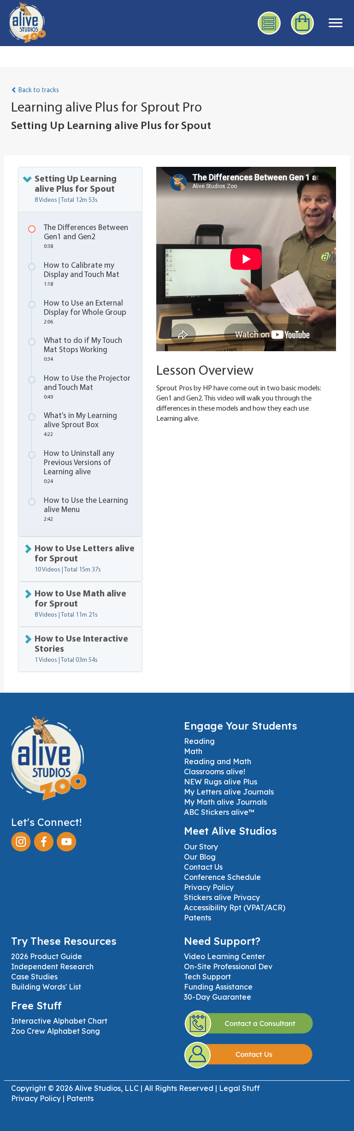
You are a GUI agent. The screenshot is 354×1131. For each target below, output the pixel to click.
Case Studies (34, 976)
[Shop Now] (303, 23)
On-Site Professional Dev (228, 966)
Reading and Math (217, 761)
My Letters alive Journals (229, 791)
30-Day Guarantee (217, 996)
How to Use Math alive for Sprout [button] (80, 604)
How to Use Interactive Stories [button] (81, 649)
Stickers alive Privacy (222, 897)
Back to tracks (38, 90)
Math (193, 751)
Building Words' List (46, 986)
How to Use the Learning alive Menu (86, 509)
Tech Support (207, 976)
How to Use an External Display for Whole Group (85, 312)
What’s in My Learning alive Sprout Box (80, 424)
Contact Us (203, 867)
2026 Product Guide (46, 956)
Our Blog (200, 856)
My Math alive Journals (225, 802)
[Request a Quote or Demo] (270, 23)
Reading (199, 741)
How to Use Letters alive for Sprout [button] (85, 558)
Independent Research (52, 966)
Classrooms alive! (214, 771)
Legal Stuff (239, 1088)
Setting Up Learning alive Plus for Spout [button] (76, 189)
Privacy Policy (209, 887)
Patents (197, 917)
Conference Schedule (222, 877)
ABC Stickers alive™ (219, 812)
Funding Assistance (218, 986)
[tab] (80, 189)
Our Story (201, 846)
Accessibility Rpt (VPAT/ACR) (234, 907)
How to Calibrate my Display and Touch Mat (81, 274)
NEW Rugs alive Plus (220, 781)
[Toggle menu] (335, 23)
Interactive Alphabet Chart (59, 1020)
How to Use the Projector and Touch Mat (87, 387)
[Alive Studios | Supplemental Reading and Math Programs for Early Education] (23, 20)
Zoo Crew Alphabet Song (55, 1031)
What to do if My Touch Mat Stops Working (83, 349)
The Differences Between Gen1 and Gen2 (86, 236)
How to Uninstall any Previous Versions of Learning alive (79, 467)
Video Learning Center (224, 956)
